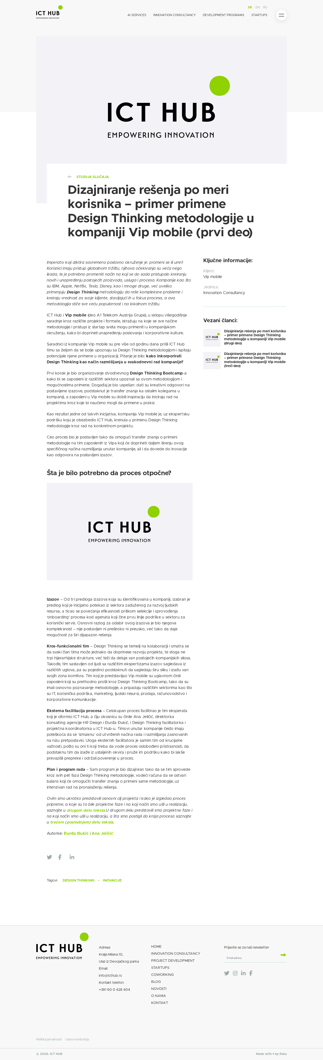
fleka (283, 1054)
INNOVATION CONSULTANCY (175, 953)
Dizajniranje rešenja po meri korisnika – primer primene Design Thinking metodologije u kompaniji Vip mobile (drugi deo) (255, 337)
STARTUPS (160, 967)
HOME (156, 946)
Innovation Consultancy (174, 15)
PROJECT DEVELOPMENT (173, 960)
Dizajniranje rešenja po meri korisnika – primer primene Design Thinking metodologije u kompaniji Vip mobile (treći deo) (255, 360)
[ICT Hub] (49, 12)
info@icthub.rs (110, 975)
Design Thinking (78, 880)
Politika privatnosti (49, 1039)
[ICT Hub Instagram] (235, 973)
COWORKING (162, 974)
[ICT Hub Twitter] (226, 973)
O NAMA (158, 996)
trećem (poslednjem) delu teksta (81, 822)
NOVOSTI (159, 989)
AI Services (136, 15)
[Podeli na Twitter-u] (51, 857)
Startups (259, 15)
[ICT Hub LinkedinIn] (243, 973)
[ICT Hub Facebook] (250, 973)
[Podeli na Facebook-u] (62, 857)
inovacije (112, 880)
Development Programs (223, 15)
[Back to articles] (69, 177)
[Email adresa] (281, 955)
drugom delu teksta (86, 811)
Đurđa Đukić (76, 834)
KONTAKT (159, 1003)
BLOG (156, 982)
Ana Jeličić (102, 834)
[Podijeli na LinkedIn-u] (74, 857)
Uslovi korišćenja (77, 1039)
